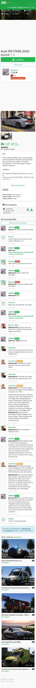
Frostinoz (11, 302)
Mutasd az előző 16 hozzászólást (18, 223)
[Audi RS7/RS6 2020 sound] (18, 121)
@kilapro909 (12, 363)
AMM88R (11, 227)
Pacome (11, 237)
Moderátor (19, 361)
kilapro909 (11, 348)
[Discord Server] (16, 72)
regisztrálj (9, 531)
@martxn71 (12, 230)
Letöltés (19, 59)
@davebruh (12, 284)
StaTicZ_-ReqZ (13, 325)
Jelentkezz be (26, 529)
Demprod (11, 261)
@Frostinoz (12, 314)
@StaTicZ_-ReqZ (14, 341)
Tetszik (17, 144)
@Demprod (12, 273)
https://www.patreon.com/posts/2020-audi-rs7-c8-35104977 (20, 253)
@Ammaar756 (13, 327)
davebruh (14, 70)
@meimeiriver (13, 376)
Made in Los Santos (7, 681)
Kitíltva (17, 261)
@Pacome (11, 250)
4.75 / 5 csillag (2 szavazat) (8, 149)
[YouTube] (14, 72)
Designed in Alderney (7, 679)
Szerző (17, 227)
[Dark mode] (30, 7)
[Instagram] (12, 72)
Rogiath (11, 519)
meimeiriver (12, 361)
